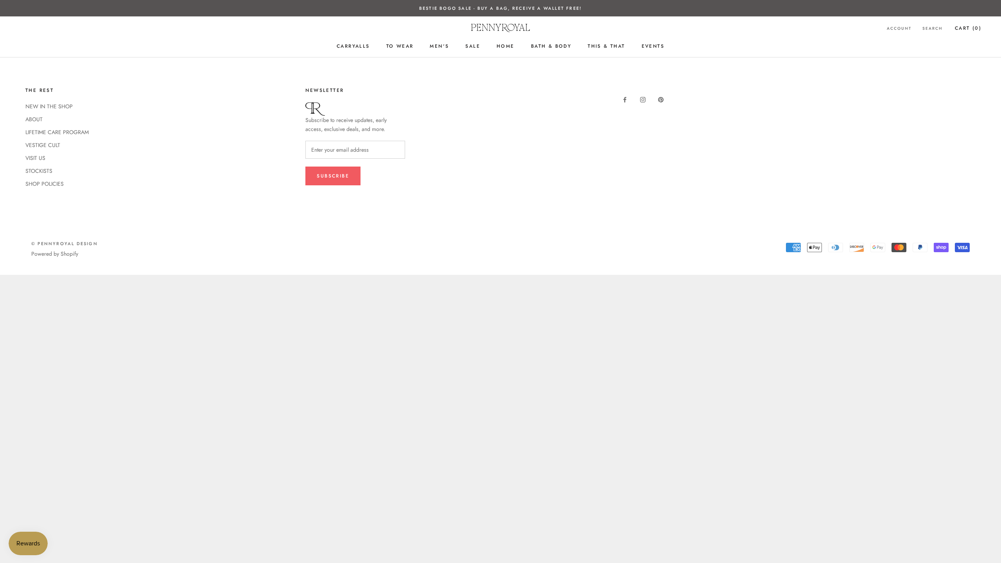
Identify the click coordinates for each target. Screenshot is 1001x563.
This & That (606, 46)
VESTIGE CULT (42, 145)
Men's (439, 46)
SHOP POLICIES (44, 184)
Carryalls (353, 46)
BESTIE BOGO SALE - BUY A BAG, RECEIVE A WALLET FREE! (500, 8)
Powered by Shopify (54, 254)
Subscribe (333, 175)
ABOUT (34, 119)
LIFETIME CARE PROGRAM (57, 132)
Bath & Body (551, 46)
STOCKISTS (38, 171)
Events (653, 46)
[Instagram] (643, 99)
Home (506, 46)
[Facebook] (625, 99)
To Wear (400, 46)
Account (899, 28)
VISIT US (35, 158)
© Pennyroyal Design (64, 243)
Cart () (968, 28)
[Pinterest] (661, 99)
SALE (472, 46)
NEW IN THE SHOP (49, 106)
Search (932, 28)
